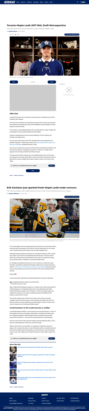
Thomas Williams (14, 193)
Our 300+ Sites (61, 398)
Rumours (23, 2)
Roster (41, 2)
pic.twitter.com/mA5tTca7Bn (31, 282)
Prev (14, 82)
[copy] (18, 34)
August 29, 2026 (22, 284)
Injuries (46, 2)
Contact (44, 398)
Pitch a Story (12, 401)
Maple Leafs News (18, 175)
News (18, 2)
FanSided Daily (74, 398)
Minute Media (10, 407)
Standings (35, 2)
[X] (77, 2)
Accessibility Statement (16, 403)
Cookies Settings (46, 403)
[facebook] (80, 2)
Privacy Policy (32, 401)
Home (11, 175)
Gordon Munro (13, 31)
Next (52, 82)
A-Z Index (31, 403)
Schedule (29, 2)
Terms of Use (45, 401)
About (11, 398)
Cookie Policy (60, 401)
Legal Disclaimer (75, 401)
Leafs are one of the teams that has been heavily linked (29, 267)
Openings (30, 398)
